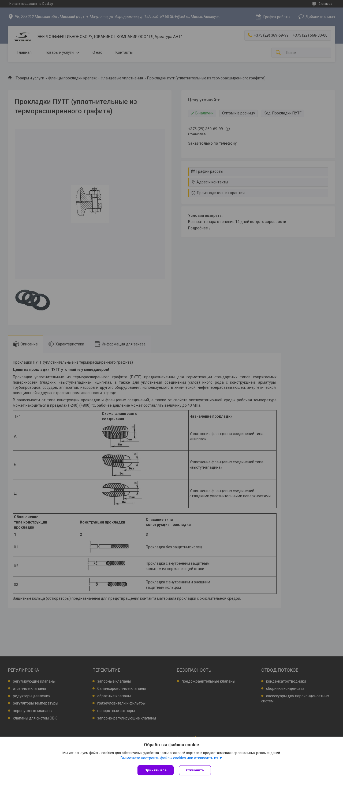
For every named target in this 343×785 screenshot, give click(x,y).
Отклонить (195, 770)
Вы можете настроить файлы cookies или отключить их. (170, 758)
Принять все (155, 770)
